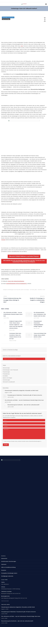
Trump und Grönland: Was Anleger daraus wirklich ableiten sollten (40, 335)
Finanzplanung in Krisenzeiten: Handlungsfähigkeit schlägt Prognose (38, 324)
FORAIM (3, 239)
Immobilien (5, 375)
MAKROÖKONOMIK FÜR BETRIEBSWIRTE (16, 283)
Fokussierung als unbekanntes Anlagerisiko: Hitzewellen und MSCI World (21, 390)
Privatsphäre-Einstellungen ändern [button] (9, 573)
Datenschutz (4, 558)
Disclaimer (3, 570)
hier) (22, 46)
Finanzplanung (6, 373)
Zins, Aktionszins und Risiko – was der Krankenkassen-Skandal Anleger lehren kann (13, 314)
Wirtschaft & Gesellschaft (9, 381)
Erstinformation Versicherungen (8, 561)
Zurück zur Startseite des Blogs (10, 349)
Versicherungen (6, 379)
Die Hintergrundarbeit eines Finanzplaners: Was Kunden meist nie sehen (40, 314)
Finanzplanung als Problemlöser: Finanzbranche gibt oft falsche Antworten (25, 395)
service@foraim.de (17, 1)
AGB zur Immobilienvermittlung (8, 567)
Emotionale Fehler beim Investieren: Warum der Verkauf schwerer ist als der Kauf (15, 336)
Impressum (3, 564)
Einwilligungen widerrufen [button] (7, 576)
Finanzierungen (6, 371)
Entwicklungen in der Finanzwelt (8, 17)
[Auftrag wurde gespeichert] (1, 312)
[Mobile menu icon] (46, 4)
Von (33, 289)
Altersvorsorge (6, 367)
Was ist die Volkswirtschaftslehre (16, 281)
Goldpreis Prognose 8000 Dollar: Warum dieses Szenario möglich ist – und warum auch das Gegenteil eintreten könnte (15, 325)
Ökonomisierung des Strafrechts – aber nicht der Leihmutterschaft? (23, 404)
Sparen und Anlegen (6, 19)
